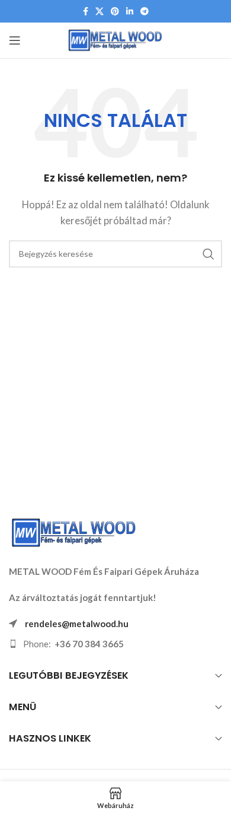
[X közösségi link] (99, 12)
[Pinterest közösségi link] (115, 12)
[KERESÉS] (208, 254)
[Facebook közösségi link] (85, 12)
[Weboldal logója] (115, 39)
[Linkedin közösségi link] (130, 12)
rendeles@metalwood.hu (77, 623)
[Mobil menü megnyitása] (15, 40)
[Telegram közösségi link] (144, 12)
